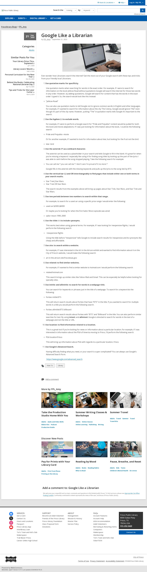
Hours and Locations (25, 521)
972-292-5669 (126, 526)
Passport (20, 524)
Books (84, 468)
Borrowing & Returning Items (105, 527)
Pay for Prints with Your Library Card (55, 463)
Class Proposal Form (50, 524)
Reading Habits (93, 468)
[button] (105, 2)
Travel (118, 419)
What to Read (81, 471)
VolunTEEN (97, 540)
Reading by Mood (86, 461)
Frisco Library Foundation (52, 521)
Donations (46, 527)
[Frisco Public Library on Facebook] (11, 514)
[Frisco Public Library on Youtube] (11, 527)
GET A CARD (55, 18)
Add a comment (52, 379)
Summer (125, 419)
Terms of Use (83, 561)
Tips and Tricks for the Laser (21, 91)
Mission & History (75, 518)
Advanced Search (139, 14)
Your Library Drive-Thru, (23, 62)
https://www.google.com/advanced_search (64, 359)
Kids (117, 468)
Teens (123, 468)
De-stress (133, 471)
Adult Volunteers (100, 524)
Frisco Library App (24, 527)
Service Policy (73, 524)
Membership (98, 535)
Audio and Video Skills (56, 422)
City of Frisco (138, 557)
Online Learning (81, 425)
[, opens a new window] (10, 562)
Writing (101, 425)
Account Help (98, 518)
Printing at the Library (49, 474)
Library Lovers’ (23, 69)
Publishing (93, 425)
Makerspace (22, 535)
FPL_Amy (23, 27)
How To (50, 366)
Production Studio (48, 427)
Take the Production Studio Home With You (54, 414)
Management (73, 516)
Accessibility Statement (115, 561)
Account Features (100, 516)
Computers (97, 529)
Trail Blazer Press (24, 538)
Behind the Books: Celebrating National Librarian (20, 83)
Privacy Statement (97, 561)
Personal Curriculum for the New (19, 75)
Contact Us (21, 518)
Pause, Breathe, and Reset (125, 461)
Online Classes (87, 422)
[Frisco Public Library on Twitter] (11, 518)
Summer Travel (119, 412)
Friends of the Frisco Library (53, 518)
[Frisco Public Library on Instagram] (11, 523)
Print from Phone (54, 471)
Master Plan (72, 521)
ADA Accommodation (101, 521)
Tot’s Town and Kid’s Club (27, 532)
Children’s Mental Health (119, 471)
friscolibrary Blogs (9, 27)
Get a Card (21, 516)
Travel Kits (114, 421)
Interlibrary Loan (23, 529)
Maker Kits (45, 425)
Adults (31, 50)
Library (60, 366)
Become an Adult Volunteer (53, 516)
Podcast (54, 425)
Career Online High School (27, 540)
